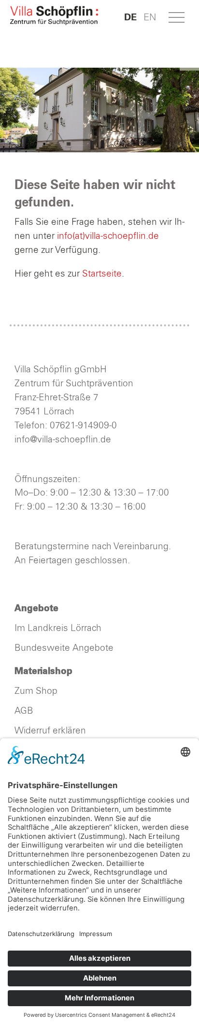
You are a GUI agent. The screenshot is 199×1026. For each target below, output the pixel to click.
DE (130, 17)
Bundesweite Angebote (64, 648)
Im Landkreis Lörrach (57, 628)
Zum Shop (35, 691)
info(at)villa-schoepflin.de (108, 236)
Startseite (102, 273)
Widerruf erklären (50, 730)
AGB (23, 711)
